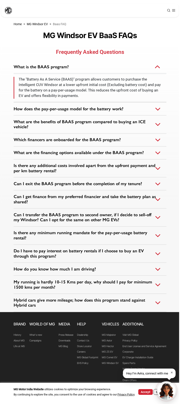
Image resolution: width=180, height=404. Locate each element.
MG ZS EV (107, 351)
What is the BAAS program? (41, 66)
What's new (35, 334)
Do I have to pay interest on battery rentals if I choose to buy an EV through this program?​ (79, 253)
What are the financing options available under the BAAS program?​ (79, 152)
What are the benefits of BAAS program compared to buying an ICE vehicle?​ (80, 124)
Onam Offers (129, 380)
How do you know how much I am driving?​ (55, 269)
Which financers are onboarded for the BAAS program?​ (67, 139)
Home (18, 24)
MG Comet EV (109, 357)
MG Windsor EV (37, 24)
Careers (81, 351)
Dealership (82, 334)
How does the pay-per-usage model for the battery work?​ (68, 108)
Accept (145, 392)
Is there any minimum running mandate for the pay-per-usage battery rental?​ (80, 235)
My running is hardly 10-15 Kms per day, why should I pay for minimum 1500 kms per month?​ (83, 284)
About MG (19, 340)
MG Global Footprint (87, 357)
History (17, 334)
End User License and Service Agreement (144, 346)
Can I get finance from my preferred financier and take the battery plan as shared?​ (85, 199)
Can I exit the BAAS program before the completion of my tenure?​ (78, 183)
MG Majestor (109, 334)
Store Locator (84, 346)
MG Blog (63, 346)
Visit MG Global (130, 334)
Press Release (66, 334)
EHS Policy (82, 363)
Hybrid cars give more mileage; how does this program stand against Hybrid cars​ (79, 302)
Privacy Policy (129, 340)
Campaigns (35, 340)
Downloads (64, 340)
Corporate (127, 351)
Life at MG (19, 346)
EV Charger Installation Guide (137, 357)
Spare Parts (128, 363)
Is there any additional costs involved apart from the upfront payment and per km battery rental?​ (84, 168)
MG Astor (107, 340)
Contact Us (83, 340)
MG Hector (108, 346)
